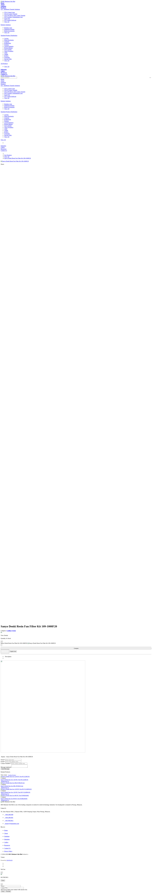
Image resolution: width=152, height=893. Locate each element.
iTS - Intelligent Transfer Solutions (10, 9)
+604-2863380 (8, 814)
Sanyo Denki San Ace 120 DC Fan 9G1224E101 (14, 779)
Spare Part (7, 18)
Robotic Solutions (6, 25)
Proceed (8, 891)
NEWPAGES (9, 860)
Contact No (4, 888)
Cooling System (12, 775)
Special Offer (8, 59)
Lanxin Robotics (8, 46)
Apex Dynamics (8, 51)
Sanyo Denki (8, 49)
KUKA (6, 56)
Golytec (6, 38)
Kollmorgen (7, 43)
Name (2, 886)
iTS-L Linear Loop (9, 12)
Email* (3, 761)
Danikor (6, 45)
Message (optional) (6, 767)
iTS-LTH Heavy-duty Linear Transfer (14, 15)
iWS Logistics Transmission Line (13, 17)
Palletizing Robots (9, 29)
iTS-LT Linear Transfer (10, 14)
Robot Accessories (9, 31)
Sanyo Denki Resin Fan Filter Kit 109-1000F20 (17, 158)
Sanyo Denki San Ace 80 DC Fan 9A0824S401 (14, 798)
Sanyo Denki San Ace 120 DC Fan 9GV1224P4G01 (15, 792)
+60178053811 (8, 820)
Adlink (6, 54)
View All (6, 22)
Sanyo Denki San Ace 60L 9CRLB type (12, 786)
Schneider (7, 57)
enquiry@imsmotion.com (11, 823)
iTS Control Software (10, 20)
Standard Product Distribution (9, 35)
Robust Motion (8, 48)
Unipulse (6, 41)
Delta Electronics (9, 40)
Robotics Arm (8, 28)
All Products (4, 63)
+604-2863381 (8, 817)
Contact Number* (6, 763)
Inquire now (13, 651)
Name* (3, 760)
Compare (76, 648)
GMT (5, 52)
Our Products (8, 155)
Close (2, 880)
